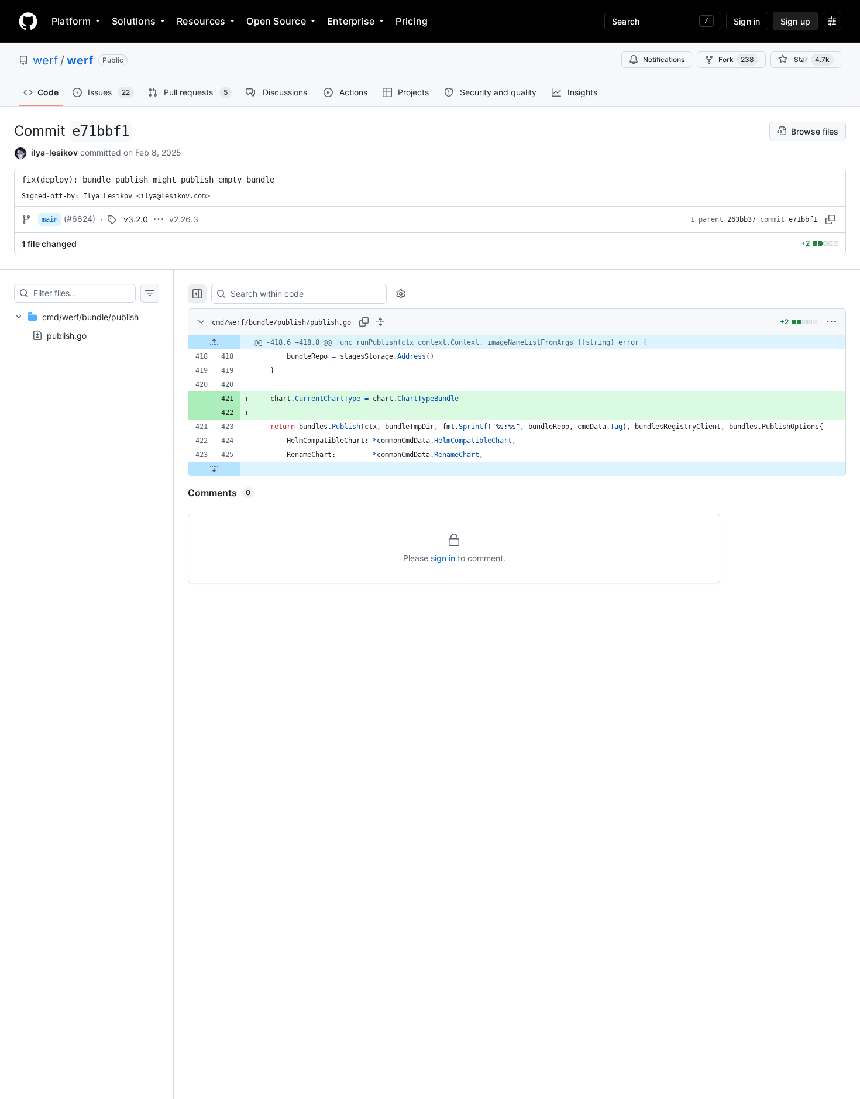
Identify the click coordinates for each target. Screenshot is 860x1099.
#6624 (79, 219)
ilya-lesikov (54, 152)
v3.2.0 (135, 219)
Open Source (276, 21)
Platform (71, 21)
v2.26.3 (183, 219)
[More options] (831, 321)
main (50, 219)
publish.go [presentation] (67, 335)
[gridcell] (516, 342)
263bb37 (741, 219)
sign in (443, 558)
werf (45, 60)
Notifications (663, 59)
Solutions (134, 21)
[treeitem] (86, 326)
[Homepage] (28, 21)
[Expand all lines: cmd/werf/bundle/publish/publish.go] (380, 322)
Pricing (411, 21)
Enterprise (350, 21)
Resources (201, 21)
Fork (736, 59)
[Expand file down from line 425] (214, 469)
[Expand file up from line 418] (214, 342)
